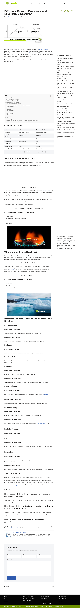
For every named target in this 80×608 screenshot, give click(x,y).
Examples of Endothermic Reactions (14, 103)
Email (23, 554)
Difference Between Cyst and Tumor (65, 114)
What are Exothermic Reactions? (12, 99)
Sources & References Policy (47, 601)
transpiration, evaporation (13, 527)
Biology (30, 3)
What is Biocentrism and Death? (64, 121)
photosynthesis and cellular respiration (29, 52)
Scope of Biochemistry (62, 108)
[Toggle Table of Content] (51, 96)
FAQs (7, 117)
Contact (61, 601)
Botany (43, 3)
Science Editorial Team (28, 596)
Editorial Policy (44, 598)
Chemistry (19, 16)
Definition (9, 107)
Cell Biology (49, 3)
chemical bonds (46, 190)
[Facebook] (68, 11)
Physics (6, 601)
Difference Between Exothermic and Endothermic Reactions (18, 105)
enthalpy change (10, 437)
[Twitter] (65, 11)
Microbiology (62, 3)
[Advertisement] (29, 79)
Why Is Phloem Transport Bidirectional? (66, 66)
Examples (10, 114)
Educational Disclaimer (46, 603)
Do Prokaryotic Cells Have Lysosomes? (66, 129)
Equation (9, 109)
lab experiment (12, 269)
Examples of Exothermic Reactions (14, 100)
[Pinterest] (61, 11)
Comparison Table (9, 97)
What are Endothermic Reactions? (13, 102)
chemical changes (10, 163)
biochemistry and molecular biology (17, 485)
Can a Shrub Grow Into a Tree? (64, 91)
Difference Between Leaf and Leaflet (65, 80)
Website (39, 554)
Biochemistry (37, 3)
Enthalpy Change (11, 113)
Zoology (69, 3)
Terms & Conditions (63, 598)
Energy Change (11, 110)
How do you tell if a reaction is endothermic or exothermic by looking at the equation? (23, 120)
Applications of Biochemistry (63, 106)
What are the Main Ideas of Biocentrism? (66, 127)
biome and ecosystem (44, 49)
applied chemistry (41, 423)
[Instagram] (71, 11)
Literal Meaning (11, 106)
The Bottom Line (9, 116)
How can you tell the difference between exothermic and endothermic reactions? (22, 119)
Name (8, 554)
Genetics (56, 3)
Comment (9, 559)
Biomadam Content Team (11, 16)
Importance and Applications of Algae (65, 103)
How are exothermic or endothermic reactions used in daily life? (19, 121)
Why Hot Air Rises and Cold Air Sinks (65, 93)
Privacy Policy (62, 596)
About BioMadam (45, 596)
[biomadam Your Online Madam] (12, 3)
